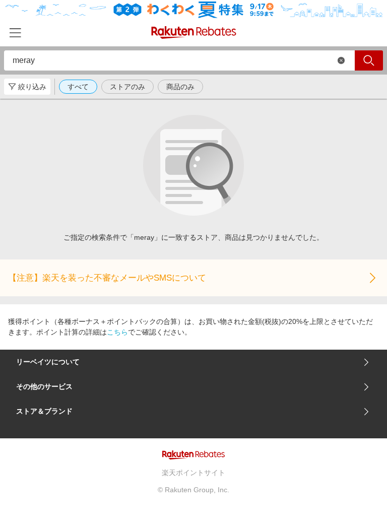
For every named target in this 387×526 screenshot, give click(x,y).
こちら (117, 332)
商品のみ (180, 87)
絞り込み (32, 87)
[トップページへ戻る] (194, 32)
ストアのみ (127, 87)
